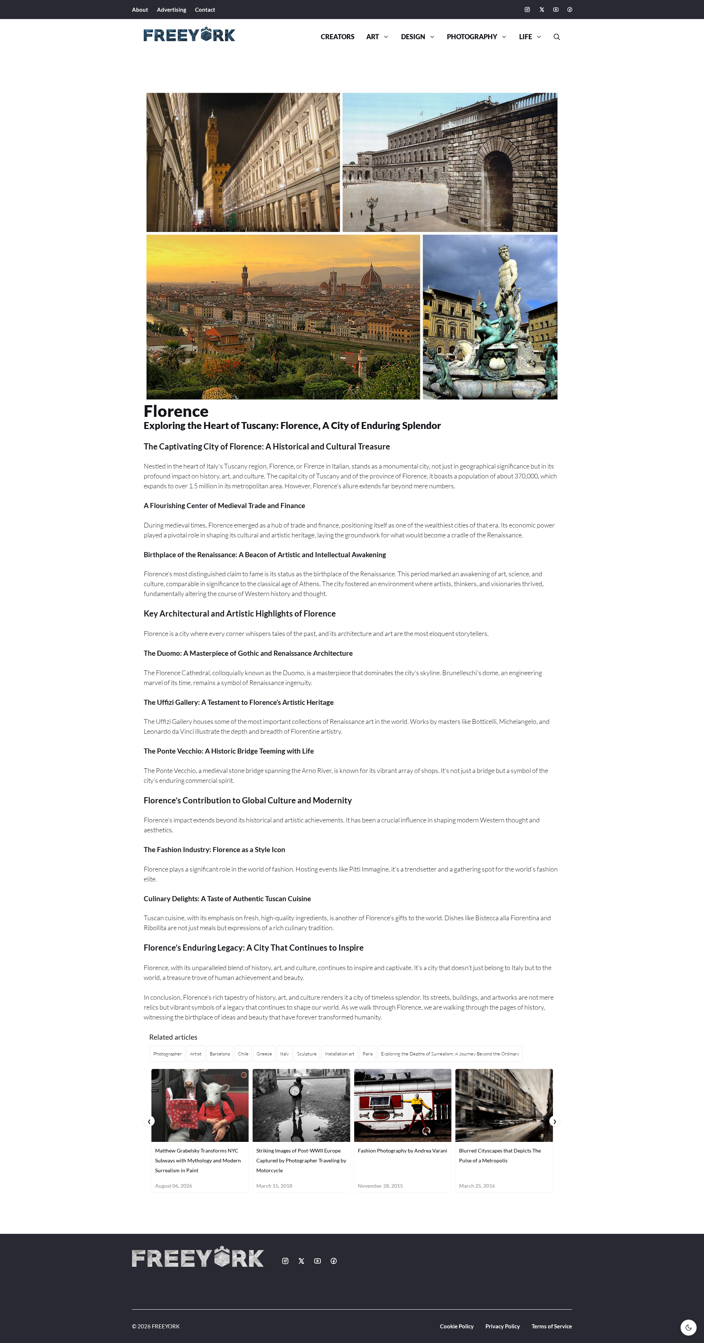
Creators (338, 37)
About (140, 9)
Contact (205, 9)
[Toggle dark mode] (689, 1328)
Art (372, 37)
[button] (554, 37)
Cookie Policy (457, 1326)
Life (525, 37)
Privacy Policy (502, 1326)
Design (413, 37)
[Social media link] (527, 9)
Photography (472, 37)
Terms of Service (552, 1326)
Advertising (171, 9)
